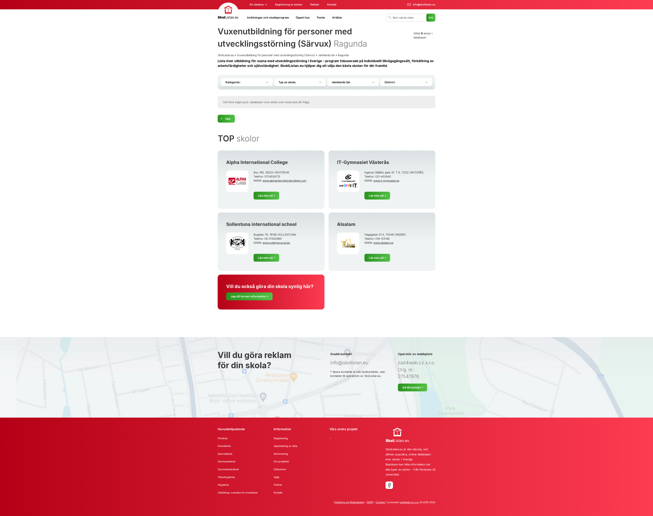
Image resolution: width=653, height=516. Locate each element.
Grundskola (224, 446)
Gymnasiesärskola (228, 469)
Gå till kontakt (411, 387)
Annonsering (281, 453)
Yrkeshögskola (226, 477)
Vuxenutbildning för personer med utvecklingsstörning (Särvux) (276, 55)
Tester (320, 17)
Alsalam (346, 224)
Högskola (223, 484)
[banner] (228, 11)
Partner (278, 484)
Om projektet (281, 461)
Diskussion (280, 469)
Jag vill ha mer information (248, 296)
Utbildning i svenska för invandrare (238, 492)
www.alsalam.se (383, 242)
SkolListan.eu (226, 55)
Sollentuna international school (261, 224)
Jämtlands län (326, 55)
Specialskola (225, 453)
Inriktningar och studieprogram (268, 17)
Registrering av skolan (288, 4)
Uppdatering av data (285, 446)
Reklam (314, 4)
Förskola (223, 438)
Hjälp (276, 477)
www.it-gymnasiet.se (386, 180)
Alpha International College (257, 162)
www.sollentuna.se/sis (276, 242)
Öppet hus (303, 17)
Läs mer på (265, 195)
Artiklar (337, 17)
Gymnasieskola (226, 461)
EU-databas (257, 4)
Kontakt (331, 4)
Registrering (281, 438)
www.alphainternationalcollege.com (284, 180)
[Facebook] (389, 485)
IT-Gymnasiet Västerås (363, 162)
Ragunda (343, 55)
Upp (227, 118)
